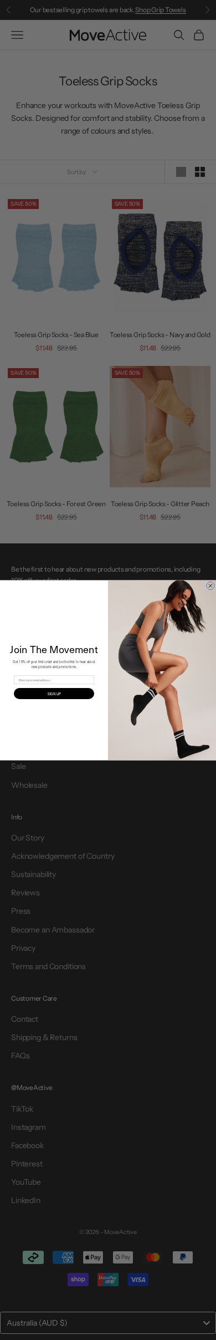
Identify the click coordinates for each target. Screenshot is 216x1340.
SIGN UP (54, 693)
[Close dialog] (211, 586)
